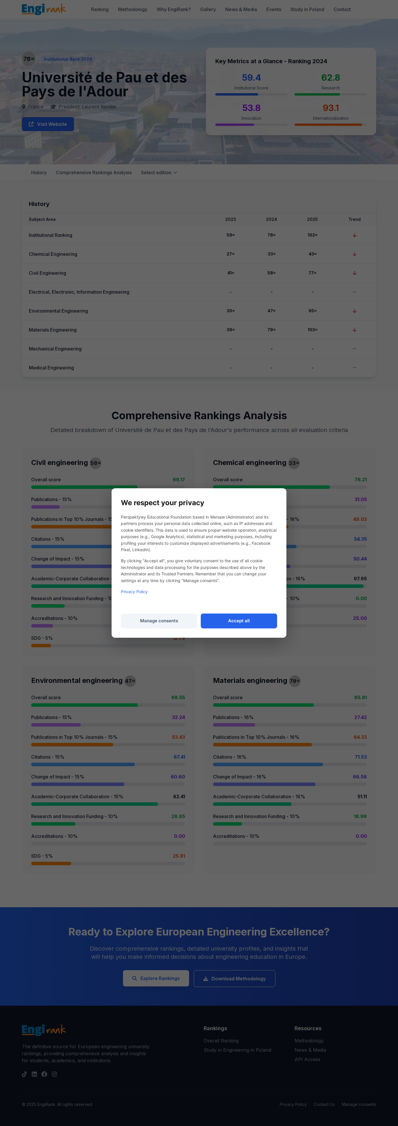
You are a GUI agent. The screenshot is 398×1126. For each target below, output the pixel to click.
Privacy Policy (134, 591)
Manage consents (159, 620)
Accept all (239, 620)
